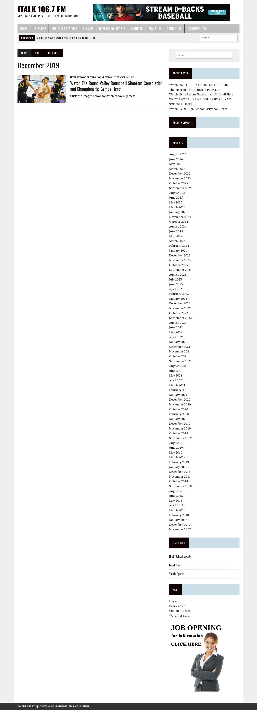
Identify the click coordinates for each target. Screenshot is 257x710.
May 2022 (175, 332)
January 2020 (178, 419)
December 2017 (179, 524)
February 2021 (179, 390)
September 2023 (180, 270)
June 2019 (176, 447)
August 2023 (177, 274)
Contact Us (174, 28)
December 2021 (179, 347)
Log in (173, 601)
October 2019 (178, 433)
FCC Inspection (196, 28)
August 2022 (177, 323)
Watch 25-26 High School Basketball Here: (198, 109)
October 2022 (178, 313)
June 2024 (176, 231)
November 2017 (180, 529)
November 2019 (180, 428)
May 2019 (175, 452)
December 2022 (179, 303)
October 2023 (178, 265)
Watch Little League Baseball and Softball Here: (201, 94)
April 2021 (176, 380)
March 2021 (177, 385)
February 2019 (179, 462)
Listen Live (39, 28)
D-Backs (88, 28)
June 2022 (176, 327)
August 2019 (177, 443)
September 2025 (180, 188)
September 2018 (180, 486)
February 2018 (179, 515)
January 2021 (178, 395)
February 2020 (179, 414)
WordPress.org (179, 615)
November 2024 (180, 217)
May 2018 (175, 500)
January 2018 (178, 520)
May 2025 (175, 202)
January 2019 (178, 467)
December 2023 (179, 255)
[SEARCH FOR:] (219, 37)
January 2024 (178, 250)
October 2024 (178, 221)
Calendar (137, 28)
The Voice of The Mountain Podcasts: (194, 90)
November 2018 (180, 476)
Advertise (155, 28)
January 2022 (178, 342)
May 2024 (175, 236)
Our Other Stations (64, 28)
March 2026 (177, 169)
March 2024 (177, 241)
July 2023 (175, 279)
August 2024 (177, 226)
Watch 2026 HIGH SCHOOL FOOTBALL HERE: (200, 85)
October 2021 (178, 356)
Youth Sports (176, 574)
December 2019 (179, 423)
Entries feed (177, 606)
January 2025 (178, 212)
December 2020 (179, 399)
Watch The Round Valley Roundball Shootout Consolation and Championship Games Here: (116, 85)
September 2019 (180, 438)
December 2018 (179, 472)
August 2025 (177, 193)
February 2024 (179, 245)
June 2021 (176, 371)
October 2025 (178, 183)
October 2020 (178, 409)
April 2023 (176, 289)
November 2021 (180, 351)
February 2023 (179, 294)
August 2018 (177, 491)
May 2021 (175, 375)
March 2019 (177, 457)
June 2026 (176, 159)
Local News (104, 77)
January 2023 (178, 298)
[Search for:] (204, 55)
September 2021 (180, 361)
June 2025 (176, 197)
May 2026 (175, 164)
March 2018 (177, 510)
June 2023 (176, 284)
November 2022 (180, 308)
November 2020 (180, 404)
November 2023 (180, 260)
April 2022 (176, 337)
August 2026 (177, 154)
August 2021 (177, 366)
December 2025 (179, 173)
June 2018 (176, 496)
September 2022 (180, 318)
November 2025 (180, 178)
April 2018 (176, 505)
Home (23, 28)
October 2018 (178, 481)
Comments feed (180, 611)
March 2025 (177, 207)
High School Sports (112, 28)
